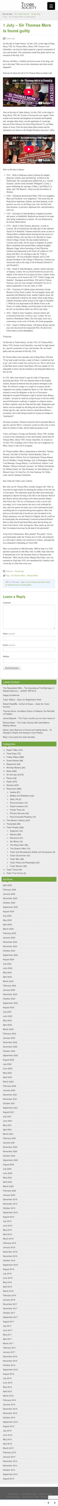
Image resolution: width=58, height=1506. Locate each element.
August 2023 (8, 1007)
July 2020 (7, 1168)
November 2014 (10, 1465)
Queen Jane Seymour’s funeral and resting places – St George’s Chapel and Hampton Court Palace (27, 731)
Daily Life (14, 799)
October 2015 (9, 1417)
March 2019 (8, 1238)
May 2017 (7, 1334)
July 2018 (7, 1273)
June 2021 (7, 1120)
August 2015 (8, 1426)
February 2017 (9, 1347)
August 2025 (8, 911)
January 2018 (9, 1299)
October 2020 (9, 1155)
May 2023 (7, 1020)
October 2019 (9, 1208)
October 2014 (9, 1469)
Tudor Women (16, 866)
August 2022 (8, 1059)
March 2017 (8, 1343)
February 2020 (9, 1190)
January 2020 (9, 1195)
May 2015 (7, 1439)
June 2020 (7, 1173)
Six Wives (14, 841)
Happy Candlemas (11, 695)
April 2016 (7, 1391)
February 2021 (9, 1138)
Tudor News (13, 1493)
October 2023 (9, 998)
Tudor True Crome (14, 873)
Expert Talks (11, 749)
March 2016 (8, 1395)
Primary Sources (17, 813)
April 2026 (7, 885)
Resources (11, 788)
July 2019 (7, 1221)
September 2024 (10, 955)
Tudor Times (12, 869)
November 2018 (10, 1256)
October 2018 (9, 1260)
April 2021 (7, 1129)
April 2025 (7, 924)
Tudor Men (15, 859)
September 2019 (10, 1212)
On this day (35, 14)
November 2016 (10, 1360)
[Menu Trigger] (51, 6)
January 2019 (9, 1247)
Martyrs (13, 834)
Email (9, 645)
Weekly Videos (45, 1493)
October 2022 (9, 1051)
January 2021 (9, 1142)
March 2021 (8, 1133)
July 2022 (7, 1064)
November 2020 (10, 1151)
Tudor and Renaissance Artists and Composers (31, 852)
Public (9, 781)
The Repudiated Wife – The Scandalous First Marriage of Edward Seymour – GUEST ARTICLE (28, 689)
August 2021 (8, 1112)
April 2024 (7, 976)
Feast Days (11, 753)
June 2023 (7, 1016)
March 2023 (8, 1029)
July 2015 (7, 1430)
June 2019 (7, 1225)
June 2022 (7, 1068)
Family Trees (16, 809)
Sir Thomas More (18, 576)
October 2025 (9, 902)
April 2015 (7, 1443)
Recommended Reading (21, 816)
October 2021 (9, 1103)
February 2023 (9, 1033)
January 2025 (9, 937)
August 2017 (8, 1321)
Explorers (14, 830)
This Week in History (15, 820)
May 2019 (7, 1229)
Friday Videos (12, 757)
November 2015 (10, 1413)
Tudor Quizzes (13, 1496)
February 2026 (9, 889)
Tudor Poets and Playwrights (22, 862)
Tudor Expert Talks (30, 1496)
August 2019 (8, 1216)
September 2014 (10, 1474)
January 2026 (9, 893)
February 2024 (9, 985)
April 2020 (7, 1181)
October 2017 (9, 1312)
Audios (13, 792)
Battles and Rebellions (20, 795)
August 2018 (8, 1269)
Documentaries (17, 802)
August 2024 (8, 959)
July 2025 (7, 915)
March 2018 (8, 1291)
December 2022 (10, 1042)
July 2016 (7, 1378)
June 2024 (7, 968)
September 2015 (10, 1421)
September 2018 (10, 1264)
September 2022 (10, 1055)
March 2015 (8, 1448)
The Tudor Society (21, 14)
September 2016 (10, 1369)
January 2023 (9, 1037)
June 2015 (7, 1435)
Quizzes (10, 785)
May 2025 (7, 920)
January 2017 (9, 1352)
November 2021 (10, 1099)
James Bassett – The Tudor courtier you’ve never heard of (29, 718)
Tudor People (12, 827)
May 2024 (7, 972)
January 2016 (9, 1404)
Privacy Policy (47, 1496)
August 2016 (8, 1373)
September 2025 (10, 907)
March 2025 (8, 928)
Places (9, 778)
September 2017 (10, 1317)
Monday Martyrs (13, 767)
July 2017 (7, 1325)
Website (6, 656)
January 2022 (9, 1090)
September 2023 (10, 1003)
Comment (7, 603)
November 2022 (10, 1046)
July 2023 (7, 1011)
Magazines (11, 764)
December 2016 (10, 1356)
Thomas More (32, 576)
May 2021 (7, 1125)
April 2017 (7, 1339)
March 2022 (8, 1081)
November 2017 (10, 1308)
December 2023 (10, 994)
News (8, 771)
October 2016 (9, 1365)
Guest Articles (12, 760)
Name (9, 634)
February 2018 (9, 1295)
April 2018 (7, 1286)
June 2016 (7, 1382)
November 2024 (10, 946)
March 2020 (8, 1186)
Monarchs (14, 837)
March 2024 (8, 981)
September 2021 (10, 1107)
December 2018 (10, 1251)
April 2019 (7, 1234)
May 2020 (7, 1177)
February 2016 (9, 1400)
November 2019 (10, 1203)
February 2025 (9, 933)
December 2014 (10, 1461)
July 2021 (7, 1116)
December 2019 (10, 1199)
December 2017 (10, 1304)
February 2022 (9, 1085)
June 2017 (7, 1330)
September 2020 (10, 1160)
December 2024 (10, 941)
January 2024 (9, 989)
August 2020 (8, 1164)
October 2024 (9, 950)
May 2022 (7, 1072)
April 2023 (7, 1024)
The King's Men (17, 845)
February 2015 (9, 1452)
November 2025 (10, 898)
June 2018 (7, 1277)
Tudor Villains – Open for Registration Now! (22, 699)
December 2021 (10, 1094)
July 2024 (7, 963)
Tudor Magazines (28, 1493)
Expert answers (17, 806)
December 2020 (10, 1147)
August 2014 (8, 1478)
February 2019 (9, 1243)
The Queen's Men (18, 848)
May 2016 (7, 1387)
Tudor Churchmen (18, 855)
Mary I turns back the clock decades (19, 737)
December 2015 (10, 1408)
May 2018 (7, 1282)
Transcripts (11, 823)
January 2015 (9, 1456)
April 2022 (7, 1077)
